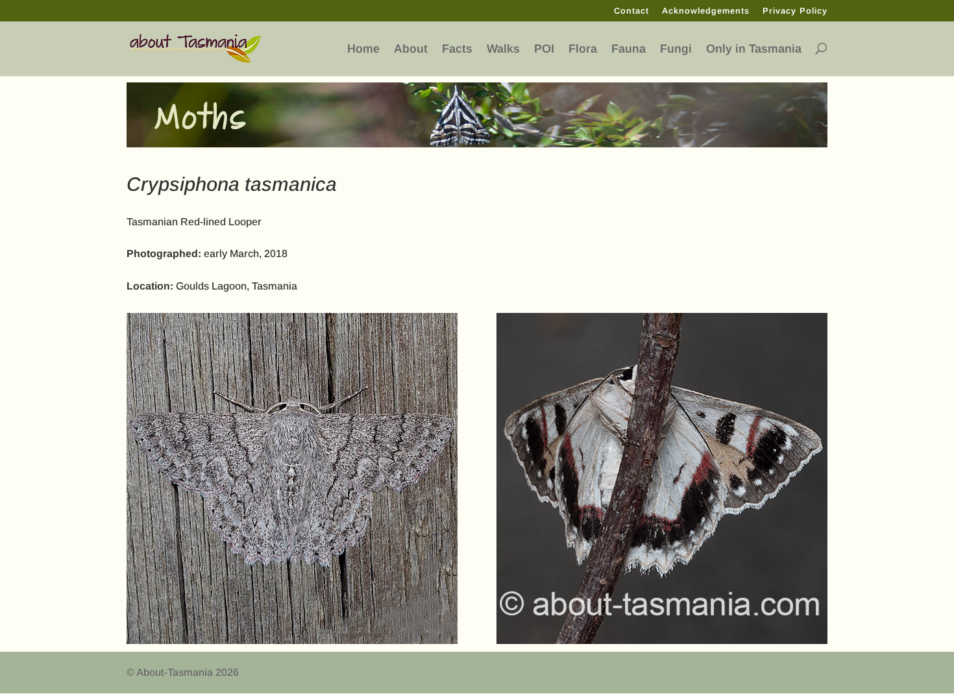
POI (544, 49)
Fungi (676, 49)
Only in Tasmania (753, 49)
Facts (457, 49)
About (411, 49)
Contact (631, 11)
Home (363, 49)
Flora (583, 49)
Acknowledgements (706, 11)
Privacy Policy (795, 11)
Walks (503, 49)
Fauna (628, 49)
